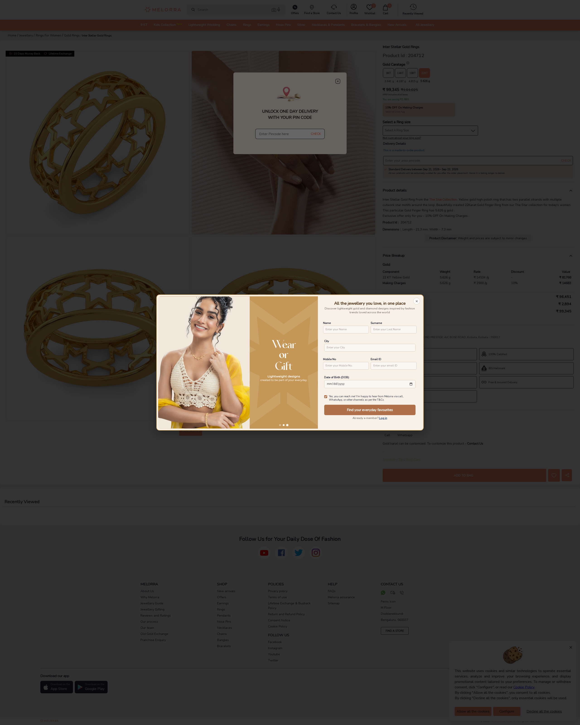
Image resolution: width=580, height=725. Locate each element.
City (326, 341)
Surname (376, 323)
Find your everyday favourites (370, 410)
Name (327, 323)
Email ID (376, 359)
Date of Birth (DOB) (336, 377)
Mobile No (329, 359)
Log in (383, 418)
